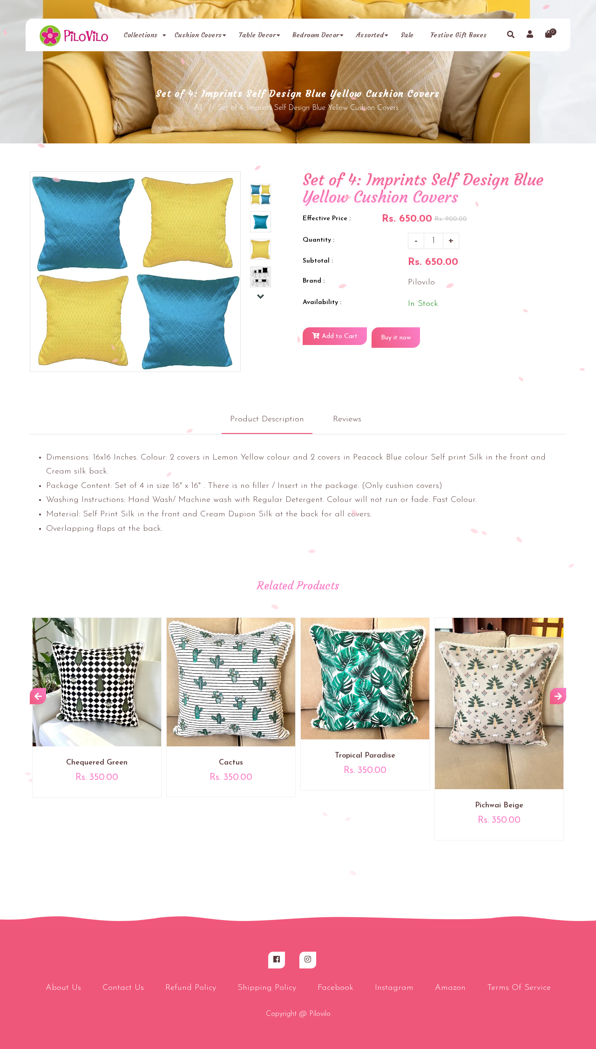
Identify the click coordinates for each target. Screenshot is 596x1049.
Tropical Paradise (365, 755)
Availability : (322, 302)
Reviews (347, 419)
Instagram (394, 988)
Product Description (267, 419)
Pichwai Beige (499, 805)
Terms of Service (519, 988)
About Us (63, 988)
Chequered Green (97, 762)
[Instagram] (307, 960)
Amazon (450, 988)
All (198, 108)
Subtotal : (318, 260)
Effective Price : (327, 218)
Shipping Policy (266, 988)
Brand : (314, 280)
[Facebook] (276, 960)
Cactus (231, 762)
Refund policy (190, 988)
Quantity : (318, 240)
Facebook (335, 988)
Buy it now (396, 337)
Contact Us (123, 988)
